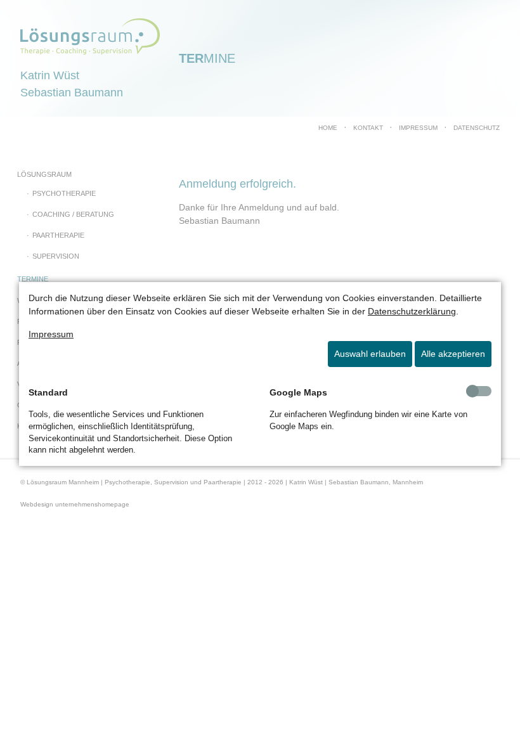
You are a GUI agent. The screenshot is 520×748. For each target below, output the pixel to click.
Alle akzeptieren (453, 354)
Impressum (51, 334)
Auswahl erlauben (370, 354)
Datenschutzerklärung (412, 311)
